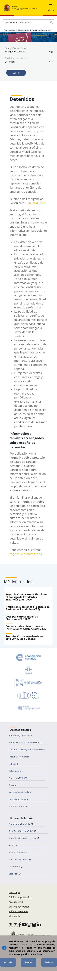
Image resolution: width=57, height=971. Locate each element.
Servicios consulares (15, 58)
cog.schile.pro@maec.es (26, 554)
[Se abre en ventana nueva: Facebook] (19, 925)
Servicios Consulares (41, 30)
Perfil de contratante (18, 806)
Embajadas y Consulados (20, 735)
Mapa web (14, 916)
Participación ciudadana (20, 792)
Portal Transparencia (19, 859)
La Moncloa (14, 866)
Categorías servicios (15, 48)
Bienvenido (23, 30)
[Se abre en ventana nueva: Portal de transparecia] (28, 708)
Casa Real (13, 873)
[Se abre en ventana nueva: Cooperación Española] (28, 657)
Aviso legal (14, 892)
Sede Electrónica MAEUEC (21, 831)
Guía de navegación (19, 906)
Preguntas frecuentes (19, 756)
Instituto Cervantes (18, 852)
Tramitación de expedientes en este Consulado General (25, 637)
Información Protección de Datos (24, 742)
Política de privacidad (20, 897)
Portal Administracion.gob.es (22, 838)
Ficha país (13, 763)
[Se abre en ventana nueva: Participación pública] (28, 682)
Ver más (8, 962)
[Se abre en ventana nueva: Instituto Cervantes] (28, 670)
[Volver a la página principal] (20, 7)
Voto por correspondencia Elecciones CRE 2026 (22, 618)
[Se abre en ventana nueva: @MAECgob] (11, 925)
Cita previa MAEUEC (18, 778)
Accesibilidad (16, 901)
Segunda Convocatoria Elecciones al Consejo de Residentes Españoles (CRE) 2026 (27, 597)
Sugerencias (14, 785)
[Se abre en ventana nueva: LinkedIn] (39, 925)
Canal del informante (18, 799)
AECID (12, 845)
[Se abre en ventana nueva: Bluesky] (34, 925)
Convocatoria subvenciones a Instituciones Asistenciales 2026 (26, 628)
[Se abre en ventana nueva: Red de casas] (28, 695)
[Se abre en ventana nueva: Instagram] (29, 925)
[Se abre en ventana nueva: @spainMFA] (16, 925)
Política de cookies (18, 911)
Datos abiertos (15, 770)
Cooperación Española (19, 824)
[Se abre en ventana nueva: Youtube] (24, 925)
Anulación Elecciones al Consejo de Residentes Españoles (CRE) (28, 608)
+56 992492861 (36, 203)
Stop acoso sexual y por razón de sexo (27, 749)
